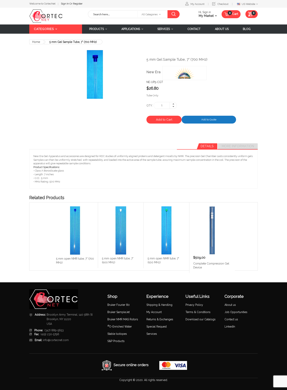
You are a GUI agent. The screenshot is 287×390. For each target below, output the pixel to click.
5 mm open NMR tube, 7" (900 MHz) (117, 260)
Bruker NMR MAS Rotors (122, 319)
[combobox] (112, 14)
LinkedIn (230, 326)
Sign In (65, 3)
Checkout (222, 4)
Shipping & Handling (159, 304)
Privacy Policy (194, 304)
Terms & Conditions (197, 312)
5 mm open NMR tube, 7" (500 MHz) (163, 260)
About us (230, 304)
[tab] (207, 146)
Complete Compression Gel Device (211, 265)
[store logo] (55, 16)
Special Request (156, 326)
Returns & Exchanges (159, 319)
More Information (238, 146)
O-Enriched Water (119, 326)
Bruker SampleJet (118, 312)
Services (151, 333)
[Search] (173, 14)
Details (207, 146)
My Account (197, 4)
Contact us (231, 319)
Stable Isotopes (117, 333)
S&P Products (116, 341)
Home (36, 41)
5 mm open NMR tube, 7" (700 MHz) (75, 260)
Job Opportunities (236, 312)
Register (78, 3)
